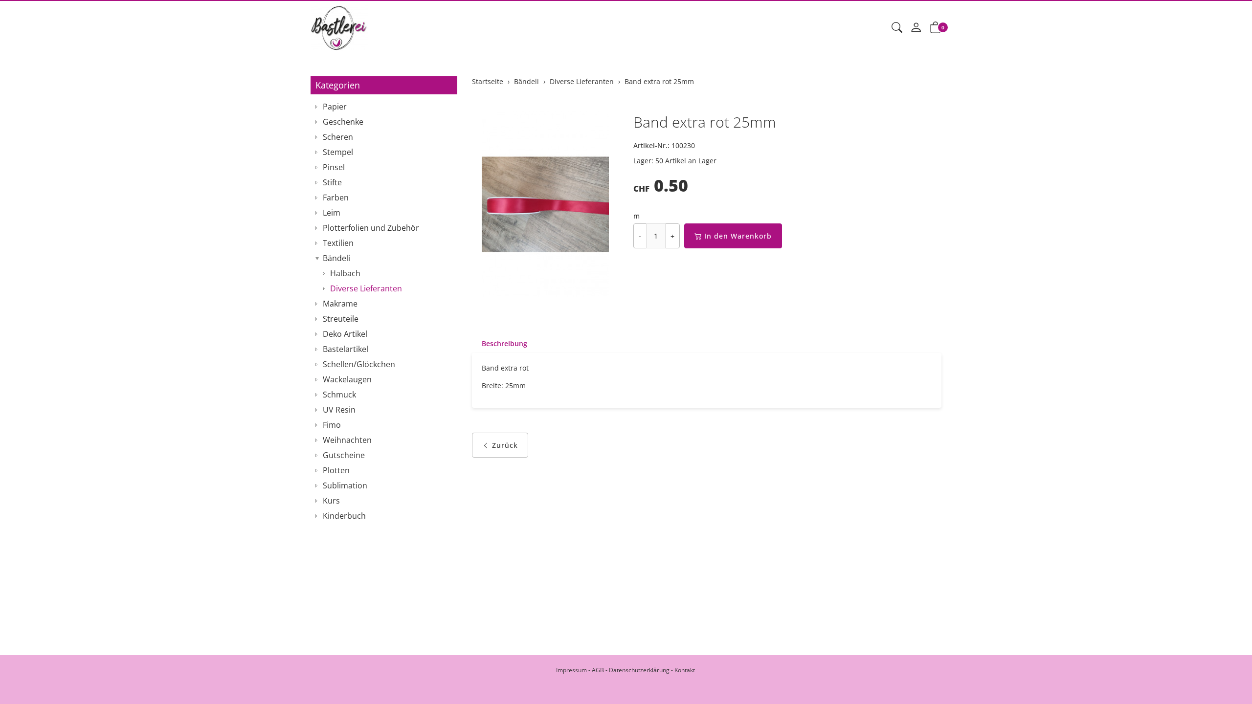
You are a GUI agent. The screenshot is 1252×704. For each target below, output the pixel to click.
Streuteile (340, 318)
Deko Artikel (345, 334)
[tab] (499, 343)
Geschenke (343, 121)
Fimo (332, 424)
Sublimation (345, 485)
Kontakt (684, 670)
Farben (336, 197)
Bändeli (336, 258)
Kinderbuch (344, 515)
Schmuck (339, 394)
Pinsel (334, 167)
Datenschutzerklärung (639, 670)
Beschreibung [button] (504, 343)
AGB (598, 670)
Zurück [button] (505, 445)
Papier (335, 106)
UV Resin (339, 409)
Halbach (345, 273)
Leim (331, 212)
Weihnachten (347, 440)
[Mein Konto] (916, 28)
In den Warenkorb (738, 236)
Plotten (336, 470)
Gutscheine (344, 455)
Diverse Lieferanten (366, 288)
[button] (897, 28)
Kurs (331, 500)
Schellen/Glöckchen (359, 364)
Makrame (340, 303)
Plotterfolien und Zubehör (371, 227)
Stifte (332, 182)
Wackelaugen (347, 379)
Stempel (338, 152)
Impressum (571, 670)
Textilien (338, 243)
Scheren (338, 137)
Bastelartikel (345, 349)
